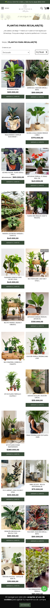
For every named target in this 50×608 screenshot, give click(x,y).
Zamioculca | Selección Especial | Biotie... (37, 89)
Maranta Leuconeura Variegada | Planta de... (12, 234)
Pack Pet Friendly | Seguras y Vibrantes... (13, 323)
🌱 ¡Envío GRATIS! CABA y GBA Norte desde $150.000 (25, 2)
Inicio (4, 42)
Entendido (25, 605)
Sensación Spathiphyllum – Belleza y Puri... (12, 532)
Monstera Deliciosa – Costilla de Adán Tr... (13, 577)
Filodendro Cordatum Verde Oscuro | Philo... (13, 278)
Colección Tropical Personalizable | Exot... (37, 357)
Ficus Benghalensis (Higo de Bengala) (37, 590)
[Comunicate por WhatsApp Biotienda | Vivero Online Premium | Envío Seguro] (44, 588)
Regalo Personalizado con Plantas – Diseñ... (37, 436)
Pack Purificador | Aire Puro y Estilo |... (37, 280)
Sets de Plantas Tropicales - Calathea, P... (13, 395)
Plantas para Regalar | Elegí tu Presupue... (37, 217)
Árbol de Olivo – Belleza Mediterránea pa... (37, 485)
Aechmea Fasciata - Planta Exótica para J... (12, 173)
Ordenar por (6, 47)
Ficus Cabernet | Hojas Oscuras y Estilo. (13, 491)
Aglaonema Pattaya (13, 89)
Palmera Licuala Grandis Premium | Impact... (37, 134)
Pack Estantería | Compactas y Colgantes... (13, 363)
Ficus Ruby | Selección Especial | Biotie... (37, 533)
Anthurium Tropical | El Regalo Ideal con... (37, 177)
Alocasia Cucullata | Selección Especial (37, 396)
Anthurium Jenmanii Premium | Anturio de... (37, 318)
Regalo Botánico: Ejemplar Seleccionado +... (13, 136)
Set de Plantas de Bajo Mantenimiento (13, 446)
